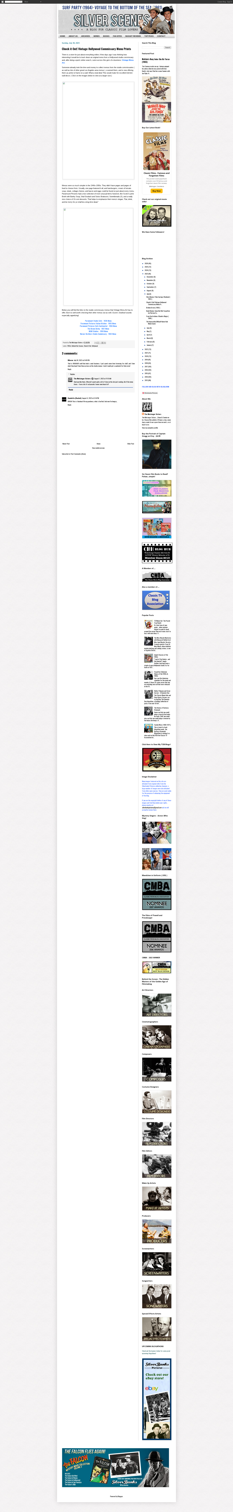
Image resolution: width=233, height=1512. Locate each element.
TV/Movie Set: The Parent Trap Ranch (162, 621)
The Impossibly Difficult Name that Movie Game (157, 322)
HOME (62, 36)
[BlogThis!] (98, 343)
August (149, 290)
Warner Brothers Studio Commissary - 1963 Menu (98, 334)
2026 (146, 263)
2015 (146, 373)
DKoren (70, 360)
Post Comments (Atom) (78, 454)
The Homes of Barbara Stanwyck (161, 708)
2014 (146, 377)
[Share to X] (100, 343)
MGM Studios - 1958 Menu (98, 331)
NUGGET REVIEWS (133, 36)
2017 (146, 366)
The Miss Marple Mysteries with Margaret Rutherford (162, 638)
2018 (146, 363)
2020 (146, 356)
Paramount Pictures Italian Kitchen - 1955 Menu (98, 323)
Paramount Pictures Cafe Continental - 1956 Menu (98, 326)
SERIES (96, 36)
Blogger (120, 1496)
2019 (146, 359)
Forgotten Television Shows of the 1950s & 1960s (161, 673)
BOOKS (106, 36)
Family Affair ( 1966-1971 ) (162, 724)
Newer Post (66, 443)
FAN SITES (117, 36)
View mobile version (98, 448)
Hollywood (95, 346)
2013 (146, 380)
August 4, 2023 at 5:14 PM (90, 398)
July (148, 294)
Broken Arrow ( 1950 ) (153, 307)
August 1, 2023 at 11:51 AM (102, 378)
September (150, 287)
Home (98, 443)
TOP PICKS (149, 36)
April (148, 334)
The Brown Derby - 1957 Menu (98, 328)
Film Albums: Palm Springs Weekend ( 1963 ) (158, 298)
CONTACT (161, 36)
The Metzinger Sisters (82, 378)
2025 (146, 266)
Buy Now (157, 191)
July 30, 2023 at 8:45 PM (81, 360)
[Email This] (95, 343)
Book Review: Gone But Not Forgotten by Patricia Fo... (158, 312)
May (148, 331)
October (149, 283)
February (150, 341)
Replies (72, 374)
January (149, 345)
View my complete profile (150, 427)
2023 (146, 273)
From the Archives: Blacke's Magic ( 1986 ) (157, 317)
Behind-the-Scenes (77, 346)
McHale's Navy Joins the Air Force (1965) (156, 60)
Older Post (130, 443)
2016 (146, 370)
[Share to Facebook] (102, 343)
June (148, 328)
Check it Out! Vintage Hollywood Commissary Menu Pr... (156, 303)
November (150, 280)
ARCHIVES (85, 36)
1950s (69, 346)
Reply (69, 369)
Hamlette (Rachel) (74, 398)
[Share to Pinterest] (105, 343)
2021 (146, 352)
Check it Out (87, 346)
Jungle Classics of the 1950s (161, 655)
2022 (146, 349)
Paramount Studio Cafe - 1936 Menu (98, 320)
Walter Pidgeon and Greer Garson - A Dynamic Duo (162, 692)
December (150, 276)
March (149, 338)
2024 (146, 270)
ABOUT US (73, 36)
